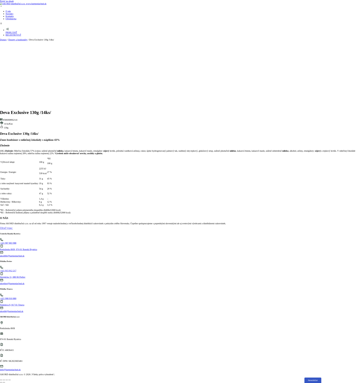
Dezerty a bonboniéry (17, 40)
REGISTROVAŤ (13, 35)
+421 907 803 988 (8, 243)
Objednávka (11, 19)
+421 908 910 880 (8, 298)
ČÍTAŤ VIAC (6, 228)
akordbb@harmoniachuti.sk (12, 256)
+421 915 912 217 (8, 270)
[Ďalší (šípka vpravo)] (4, 382)
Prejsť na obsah (7, 1)
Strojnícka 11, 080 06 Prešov (12, 277)
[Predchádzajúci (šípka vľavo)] (1, 382)
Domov (3, 40)
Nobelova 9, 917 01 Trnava (12, 305)
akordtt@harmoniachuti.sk (11, 311)
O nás (8, 11)
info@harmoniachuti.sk (10, 369)
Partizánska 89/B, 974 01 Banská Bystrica (18, 249)
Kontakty (10, 16)
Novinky (9, 14)
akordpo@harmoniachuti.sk (12, 283)
